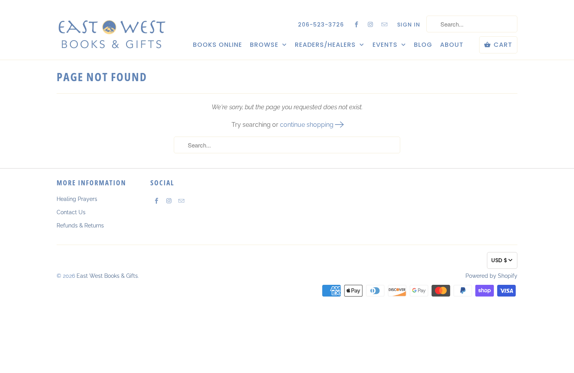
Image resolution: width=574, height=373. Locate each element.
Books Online (217, 45)
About (451, 45)
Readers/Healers (326, 45)
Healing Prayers (77, 199)
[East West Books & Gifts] (111, 29)
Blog (423, 45)
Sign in (408, 24)
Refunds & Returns (80, 225)
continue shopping (307, 124)
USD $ (499, 260)
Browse (265, 45)
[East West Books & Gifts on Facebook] (356, 24)
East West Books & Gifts (107, 276)
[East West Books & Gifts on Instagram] (370, 24)
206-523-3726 (321, 24)
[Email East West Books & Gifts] (384, 24)
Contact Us (71, 212)
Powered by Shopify (491, 276)
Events (386, 45)
